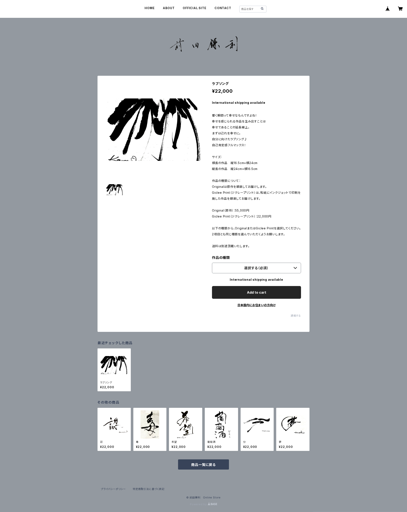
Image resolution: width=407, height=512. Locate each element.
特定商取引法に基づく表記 (148, 489)
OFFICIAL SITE (194, 8)
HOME (150, 8)
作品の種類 (221, 257)
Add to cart (256, 292)
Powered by (199, 504)
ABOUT (169, 8)
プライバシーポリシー (113, 489)
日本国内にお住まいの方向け (256, 305)
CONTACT (223, 8)
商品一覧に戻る (203, 465)
